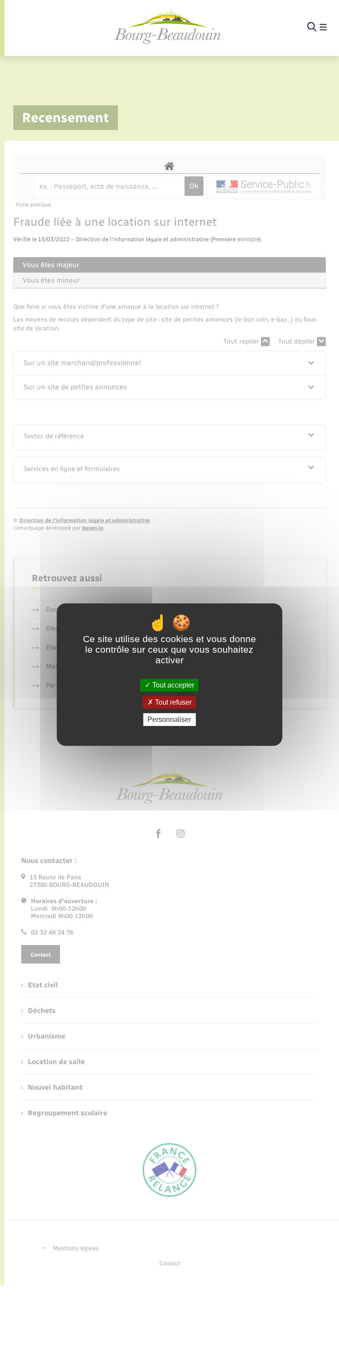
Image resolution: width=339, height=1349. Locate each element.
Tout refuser (172, 702)
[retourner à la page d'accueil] (167, 27)
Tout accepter (172, 685)
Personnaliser (169, 719)
